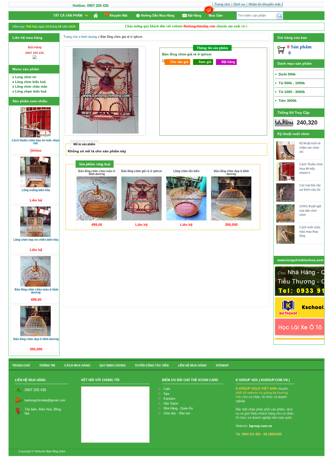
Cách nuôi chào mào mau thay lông (309, 231)
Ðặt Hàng (194, 15)
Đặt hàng (228, 62)
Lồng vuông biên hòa (36, 190)
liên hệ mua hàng (192, 365)
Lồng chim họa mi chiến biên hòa (36, 239)
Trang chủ (71, 37)
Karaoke (169, 398)
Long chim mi (25, 77)
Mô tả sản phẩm (84, 144)
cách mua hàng (77, 365)
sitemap (222, 365)
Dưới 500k (287, 74)
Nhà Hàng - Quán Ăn (178, 408)
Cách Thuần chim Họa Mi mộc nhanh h (311, 168)
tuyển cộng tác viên (152, 365)
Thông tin (47, 365)
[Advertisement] (166, 271)
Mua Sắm (216, 15)
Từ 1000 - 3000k (292, 92)
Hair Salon (171, 403)
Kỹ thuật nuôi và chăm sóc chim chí (310, 147)
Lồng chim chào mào (31, 86)
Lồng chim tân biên (186, 171)
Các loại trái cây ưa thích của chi (310, 187)
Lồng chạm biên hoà (30, 91)
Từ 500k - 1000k (292, 83)
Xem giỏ (205, 62)
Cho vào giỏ (179, 62)
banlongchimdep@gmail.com (45, 400)
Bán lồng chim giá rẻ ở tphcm (141, 171)
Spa (166, 394)
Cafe (167, 389)
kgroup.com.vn (260, 426)
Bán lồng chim (55, 451)
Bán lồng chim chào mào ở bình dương (36, 291)
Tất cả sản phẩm (67, 15)
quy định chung (112, 365)
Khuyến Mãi (118, 15)
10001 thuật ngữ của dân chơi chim (310, 210)
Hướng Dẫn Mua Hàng (157, 15)
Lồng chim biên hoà (30, 82)
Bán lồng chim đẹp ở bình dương (36, 339)
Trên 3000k (288, 101)
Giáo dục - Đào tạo (177, 413)
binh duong (89, 37)
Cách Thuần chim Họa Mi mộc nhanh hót (36, 142)
